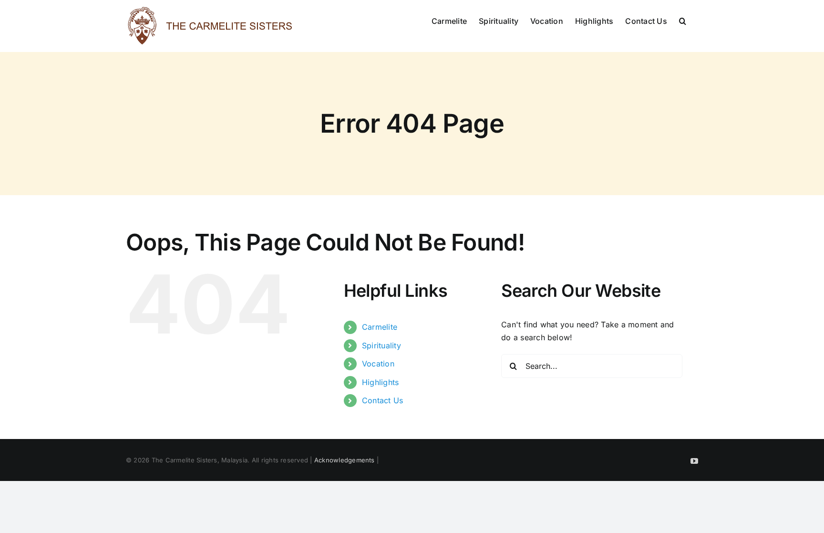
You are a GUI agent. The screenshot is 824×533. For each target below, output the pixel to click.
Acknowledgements (344, 460)
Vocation (378, 363)
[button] (682, 20)
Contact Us (382, 400)
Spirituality (381, 345)
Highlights (380, 382)
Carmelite (379, 327)
